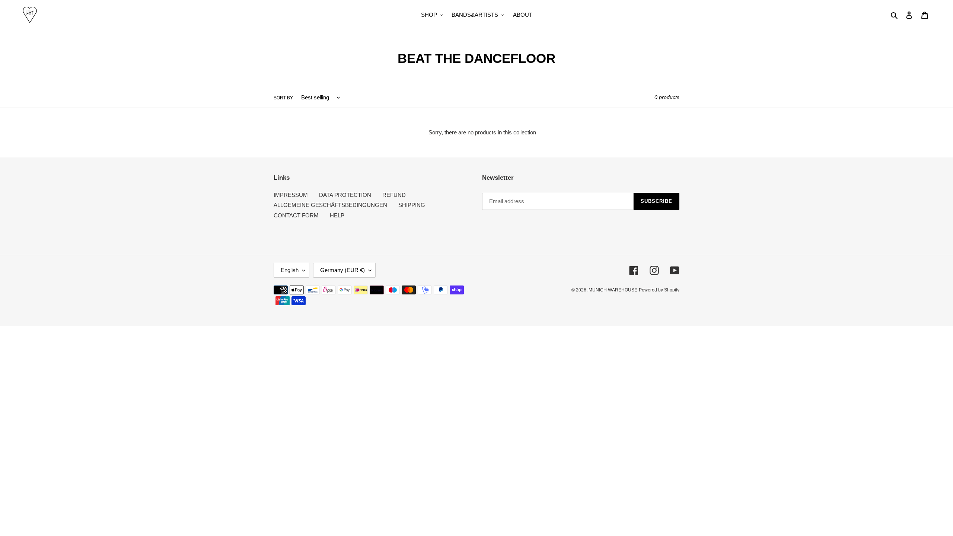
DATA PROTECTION (345, 195)
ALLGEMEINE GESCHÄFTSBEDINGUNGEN (330, 205)
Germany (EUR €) (342, 270)
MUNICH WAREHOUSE (613, 290)
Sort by (283, 97)
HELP (337, 215)
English (290, 270)
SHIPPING (411, 205)
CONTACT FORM (296, 215)
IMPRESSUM (291, 195)
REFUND (394, 195)
